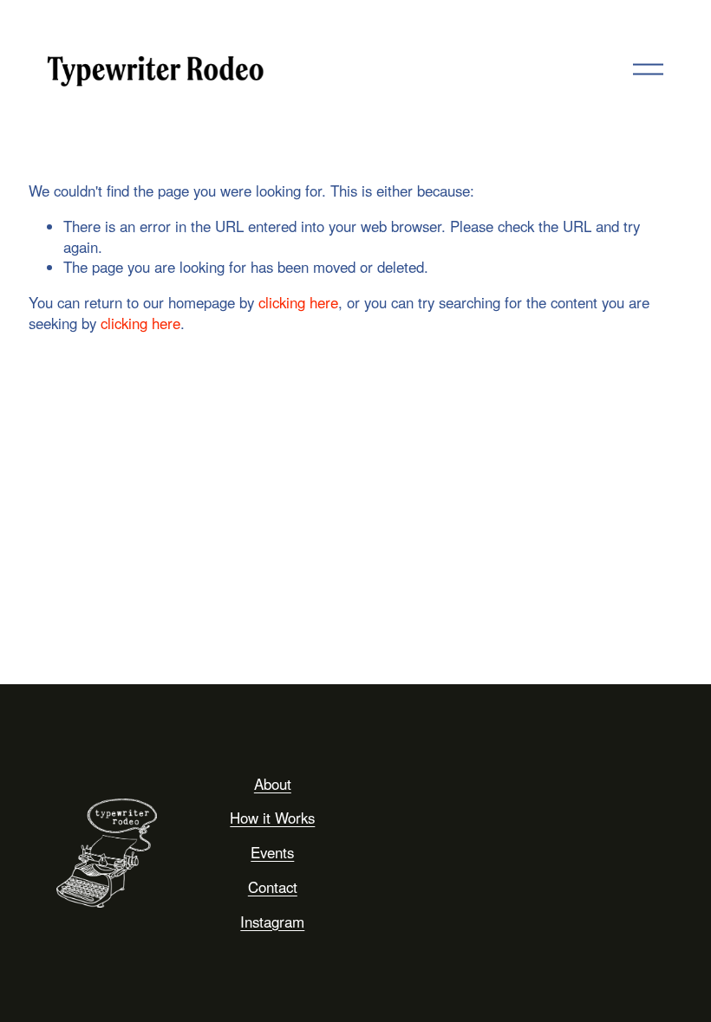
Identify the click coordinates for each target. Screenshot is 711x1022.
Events (272, 853)
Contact (272, 887)
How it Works (272, 818)
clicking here (298, 302)
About (272, 784)
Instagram (272, 922)
